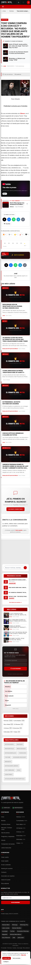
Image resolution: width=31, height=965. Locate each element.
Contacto (3, 872)
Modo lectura (10, 214)
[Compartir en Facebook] (9, 219)
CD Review (20, 828)
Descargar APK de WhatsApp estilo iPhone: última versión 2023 (12, 306)
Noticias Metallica (10, 753)
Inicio (2, 817)
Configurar (6, 961)
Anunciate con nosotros (7, 876)
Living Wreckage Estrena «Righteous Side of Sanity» (13, 371)
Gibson (22, 113)
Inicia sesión (18, 530)
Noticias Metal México (11, 765)
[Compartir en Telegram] (18, 219)
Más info (23, 955)
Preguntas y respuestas (7, 836)
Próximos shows (5, 824)
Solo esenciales (16, 958)
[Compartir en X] (4, 219)
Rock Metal (21, 824)
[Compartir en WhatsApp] (14, 219)
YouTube (7, 757)
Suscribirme (16, 668)
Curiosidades (21, 820)
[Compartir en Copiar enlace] (23, 219)
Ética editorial (5, 883)
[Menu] (3, 7)
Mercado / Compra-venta (6, 828)
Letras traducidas (6, 847)
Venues (3, 840)
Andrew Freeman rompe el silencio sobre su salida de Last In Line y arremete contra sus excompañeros (15, 466)
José (4, 66)
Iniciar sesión (4, 861)
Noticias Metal (9, 744)
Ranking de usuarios (6, 868)
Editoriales (20, 839)
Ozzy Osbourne (9, 770)
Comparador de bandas (8, 844)
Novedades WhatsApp (19, 757)
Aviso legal (19, 948)
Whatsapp (20, 744)
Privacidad (3, 948)
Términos (9, 948)
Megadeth (8, 761)
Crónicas (20, 832)
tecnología (22, 753)
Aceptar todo (6, 958)
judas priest (8, 774)
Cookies (14, 948)
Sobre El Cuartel (5, 879)
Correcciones (4, 950)
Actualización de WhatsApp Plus (14, 778)
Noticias (4, 19)
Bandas (3, 820)
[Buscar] (23, 2)
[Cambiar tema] (18, 2)
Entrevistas (21, 835)
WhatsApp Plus (9, 748)
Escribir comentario (15, 509)
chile (18, 770)
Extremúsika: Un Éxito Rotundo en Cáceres (11, 402)
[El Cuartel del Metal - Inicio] (6, 2)
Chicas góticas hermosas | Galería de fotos (13, 434)
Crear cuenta (5, 857)
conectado (20, 523)
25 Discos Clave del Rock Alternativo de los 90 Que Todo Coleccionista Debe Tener (15, 339)
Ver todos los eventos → (15, 602)
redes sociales (21, 748)
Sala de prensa (5, 832)
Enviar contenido (6, 864)
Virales (19, 843)
